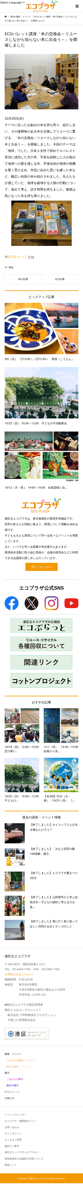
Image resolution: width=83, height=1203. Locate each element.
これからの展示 (14, 1079)
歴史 (11, 267)
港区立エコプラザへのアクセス (21, 1152)
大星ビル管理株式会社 (21, 1020)
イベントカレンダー (15, 1114)
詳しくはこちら (41, 566)
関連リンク (11, 1165)
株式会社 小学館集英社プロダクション (31, 1015)
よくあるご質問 (13, 1139)
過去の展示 (12, 1085)
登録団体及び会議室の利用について (24, 1158)
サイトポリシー (13, 1133)
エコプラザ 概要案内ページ (20, 1121)
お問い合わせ (12, 1127)
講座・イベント (13, 1054)
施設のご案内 (12, 1146)
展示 (7, 1073)
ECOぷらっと (12, 1091)
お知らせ (9, 1098)
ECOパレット (18, 257)
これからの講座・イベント (20, 1060)
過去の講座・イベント (18, 1066)
